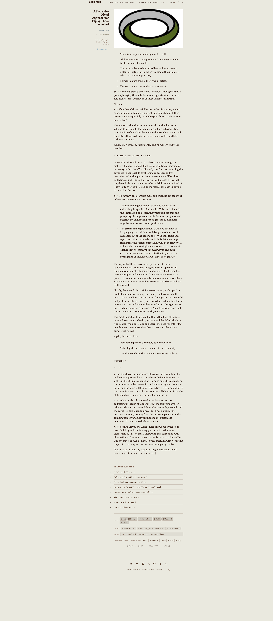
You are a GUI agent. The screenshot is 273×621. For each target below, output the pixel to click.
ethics (145, 540)
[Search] (178, 2)
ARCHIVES (153, 546)
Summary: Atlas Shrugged (125, 502)
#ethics (97, 40)
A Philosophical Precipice (124, 472)
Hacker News (145, 519)
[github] (154, 564)
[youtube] (137, 564)
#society (106, 44)
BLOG (140, 546)
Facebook (168, 519)
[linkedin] (143, 564)
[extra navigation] (183, 2)
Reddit (158, 519)
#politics (99, 42)
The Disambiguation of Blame (126, 497)
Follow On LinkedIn (175, 528)
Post (124, 519)
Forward (125, 523)
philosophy (154, 540)
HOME (130, 546)
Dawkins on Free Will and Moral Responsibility (133, 492)
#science (106, 42)
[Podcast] (160, 564)
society (178, 540)
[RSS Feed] (166, 564)
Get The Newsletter (129, 528)
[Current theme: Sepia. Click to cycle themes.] (169, 569)
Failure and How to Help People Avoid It (130, 477)
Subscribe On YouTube (158, 528)
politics (163, 540)
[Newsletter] (131, 564)
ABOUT (167, 546)
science (171, 540)
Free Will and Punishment (124, 507)
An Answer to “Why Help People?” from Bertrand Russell (137, 487)
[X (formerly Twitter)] (149, 564)
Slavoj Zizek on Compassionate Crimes (130, 482)
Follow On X (143, 528)
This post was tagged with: (128, 540)
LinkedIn (133, 519)
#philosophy (104, 40)
